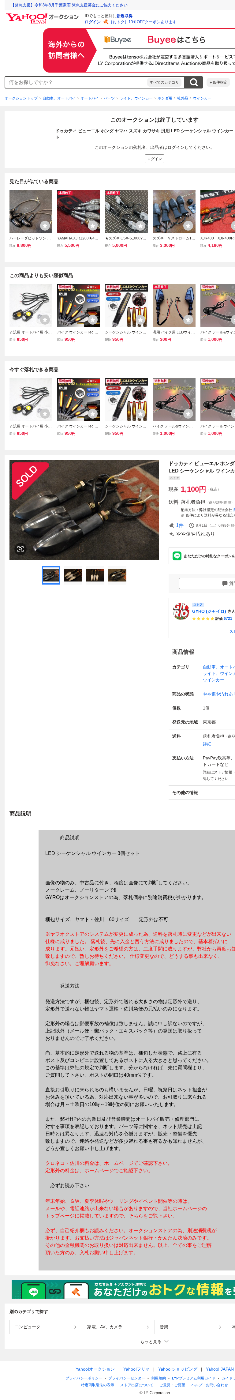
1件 (180, 525)
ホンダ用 (165, 98)
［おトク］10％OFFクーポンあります (143, 22)
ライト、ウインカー (136, 98)
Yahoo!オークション (95, 1369)
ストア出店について (136, 1385)
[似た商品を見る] (20, 549)
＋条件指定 (218, 82)
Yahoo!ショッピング (177, 1369)
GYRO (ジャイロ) (209, 611)
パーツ (109, 98)
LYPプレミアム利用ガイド (193, 1378)
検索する (194, 82)
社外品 (182, 98)
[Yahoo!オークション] (43, 15)
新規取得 (124, 15)
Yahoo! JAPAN (220, 1369)
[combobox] (76, 82)
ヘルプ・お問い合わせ (209, 1385)
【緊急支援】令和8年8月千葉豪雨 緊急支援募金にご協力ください (69, 5)
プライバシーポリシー (83, 1378)
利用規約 (158, 1378)
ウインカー (202, 98)
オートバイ (89, 98)
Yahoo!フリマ (136, 1369)
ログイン (93, 22)
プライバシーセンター (126, 1378)
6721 (228, 618)
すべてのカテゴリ (164, 82)
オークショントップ (21, 98)
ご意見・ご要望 (172, 1385)
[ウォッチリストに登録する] (45, 226)
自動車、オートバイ (59, 98)
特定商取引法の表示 (97, 1385)
